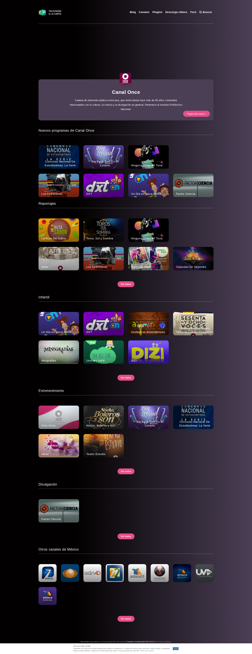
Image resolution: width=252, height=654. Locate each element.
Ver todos (126, 284)
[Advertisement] (126, 45)
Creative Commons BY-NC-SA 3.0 (141, 642)
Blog (133, 12)
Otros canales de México (58, 549)
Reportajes (47, 203)
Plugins (157, 12)
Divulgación (47, 484)
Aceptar (176, 648)
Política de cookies (147, 651)
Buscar (207, 12)
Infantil (43, 297)
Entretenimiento (51, 391)
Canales (144, 12)
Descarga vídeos (176, 12)
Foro (193, 12)
